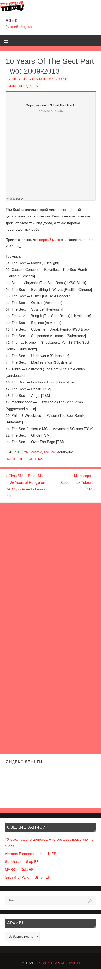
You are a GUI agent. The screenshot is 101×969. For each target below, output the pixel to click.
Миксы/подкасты (23, 86)
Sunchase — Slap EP (22, 861)
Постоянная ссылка (24, 458)
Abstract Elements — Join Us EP (30, 853)
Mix (26, 452)
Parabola (49, 963)
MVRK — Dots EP (19, 869)
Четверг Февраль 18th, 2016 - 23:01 (37, 79)
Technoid (36, 452)
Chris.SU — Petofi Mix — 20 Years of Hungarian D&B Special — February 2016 (25, 485)
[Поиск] (90, 901)
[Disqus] (50, 565)
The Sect (49, 452)
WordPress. (71, 963)
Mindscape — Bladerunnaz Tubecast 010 (77, 482)
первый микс (49, 239)
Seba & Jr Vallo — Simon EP (27, 877)
